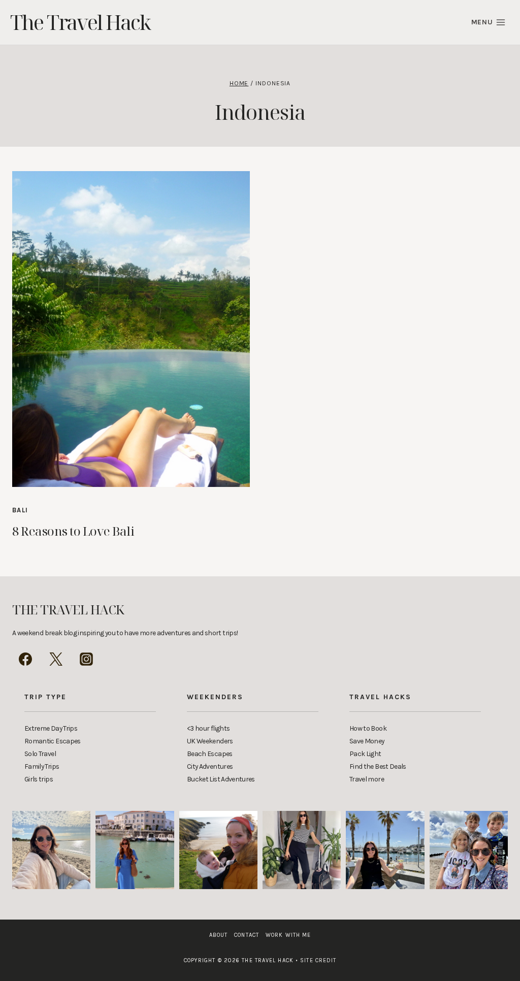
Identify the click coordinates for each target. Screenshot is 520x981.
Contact (246, 935)
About (218, 935)
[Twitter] (56, 659)
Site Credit (316, 960)
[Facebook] (25, 659)
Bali (20, 510)
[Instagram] (86, 659)
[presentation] (131, 329)
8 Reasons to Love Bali (73, 530)
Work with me (288, 935)
